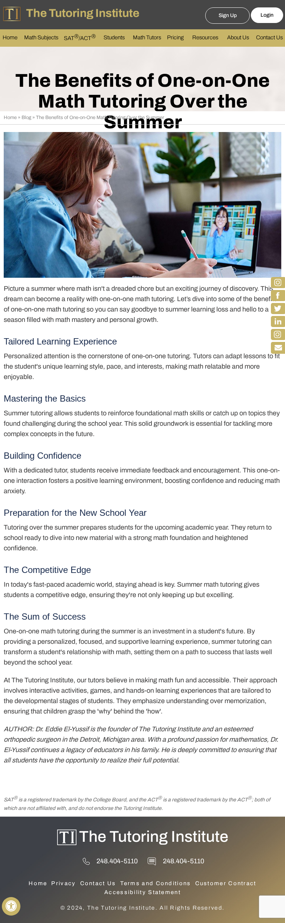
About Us (238, 37)
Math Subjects (41, 37)
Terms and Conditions (155, 883)
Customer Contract (225, 883)
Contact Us (269, 37)
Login (267, 15)
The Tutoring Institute (153, 836)
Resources (205, 37)
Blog (26, 117)
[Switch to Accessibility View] (11, 906)
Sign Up (228, 15)
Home (10, 37)
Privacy (63, 883)
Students (114, 37)
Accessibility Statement (142, 892)
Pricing (175, 37)
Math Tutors (147, 37)
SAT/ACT (80, 37)
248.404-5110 (117, 861)
